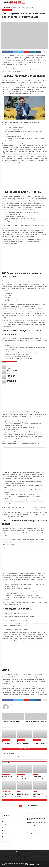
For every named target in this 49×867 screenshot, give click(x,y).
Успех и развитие (6, 845)
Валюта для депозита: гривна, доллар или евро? (23, 742)
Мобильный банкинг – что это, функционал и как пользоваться (12, 371)
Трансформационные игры (33, 805)
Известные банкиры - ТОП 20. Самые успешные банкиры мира (9, 742)
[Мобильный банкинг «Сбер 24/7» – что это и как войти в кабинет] (4, 381)
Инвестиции (5, 827)
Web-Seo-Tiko (4, 864)
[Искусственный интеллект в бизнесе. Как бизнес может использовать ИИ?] (24, 785)
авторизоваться (26, 756)
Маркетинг (4, 836)
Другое (3, 830)
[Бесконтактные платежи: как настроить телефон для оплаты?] (40, 734)
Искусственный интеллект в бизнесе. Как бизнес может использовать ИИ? (23, 793)
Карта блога (38, 864)
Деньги (34, 791)
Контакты (44, 864)
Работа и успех (30, 808)
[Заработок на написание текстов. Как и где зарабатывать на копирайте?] (40, 769)
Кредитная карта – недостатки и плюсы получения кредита (11, 376)
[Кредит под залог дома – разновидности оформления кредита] (4, 367)
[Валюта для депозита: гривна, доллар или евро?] (24, 734)
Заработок (35, 774)
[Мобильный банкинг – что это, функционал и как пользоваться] (4, 372)
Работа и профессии (6, 839)
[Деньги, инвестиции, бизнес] (14, 2)
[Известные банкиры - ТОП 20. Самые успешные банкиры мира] (9, 734)
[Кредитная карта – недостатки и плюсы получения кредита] (4, 377)
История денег (5, 833)
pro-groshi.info (18, 855)
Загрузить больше (24, 748)
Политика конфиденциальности (29, 864)
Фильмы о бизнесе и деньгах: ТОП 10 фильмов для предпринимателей (38, 793)
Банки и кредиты (7, 7)
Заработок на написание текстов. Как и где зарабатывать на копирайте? (40, 777)
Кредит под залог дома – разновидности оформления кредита (11, 366)
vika (11, 704)
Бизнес (19, 791)
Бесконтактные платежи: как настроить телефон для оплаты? (40, 742)
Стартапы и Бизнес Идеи (8, 842)
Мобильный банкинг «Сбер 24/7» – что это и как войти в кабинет (12, 381)
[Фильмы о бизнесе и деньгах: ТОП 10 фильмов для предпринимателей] (40, 785)
